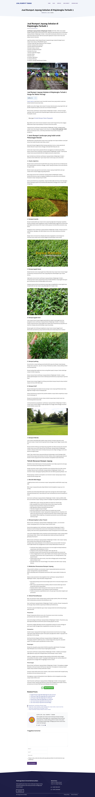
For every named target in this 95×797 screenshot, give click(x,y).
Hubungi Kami (75, 3)
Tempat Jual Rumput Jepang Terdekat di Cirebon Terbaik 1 (40, 709)
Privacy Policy (66, 794)
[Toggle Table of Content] (35, 98)
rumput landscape (37, 706)
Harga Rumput (31, 705)
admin (52, 12)
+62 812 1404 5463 (56, 789)
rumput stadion (53, 706)
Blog (54, 3)
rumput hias (31, 706)
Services (59, 3)
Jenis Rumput (66, 3)
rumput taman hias (59, 706)
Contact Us (20, 791)
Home (49, 3)
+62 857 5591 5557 (56, 787)
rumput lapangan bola (45, 706)
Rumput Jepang (43, 705)
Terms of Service (74, 794)
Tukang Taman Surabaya (22, 794)
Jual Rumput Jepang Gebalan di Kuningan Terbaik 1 (38, 708)
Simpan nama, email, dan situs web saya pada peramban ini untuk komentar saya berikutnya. (46, 758)
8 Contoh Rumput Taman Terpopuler (43, 118)
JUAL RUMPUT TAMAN (24, 3)
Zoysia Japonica (30, 101)
